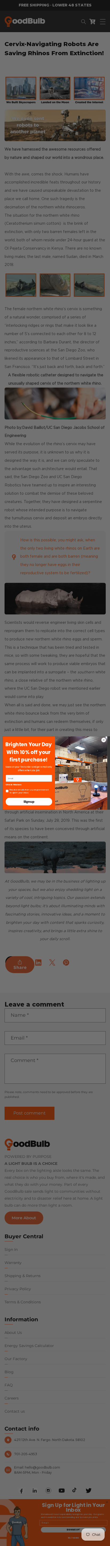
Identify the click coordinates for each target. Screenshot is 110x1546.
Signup (28, 801)
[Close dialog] (103, 740)
